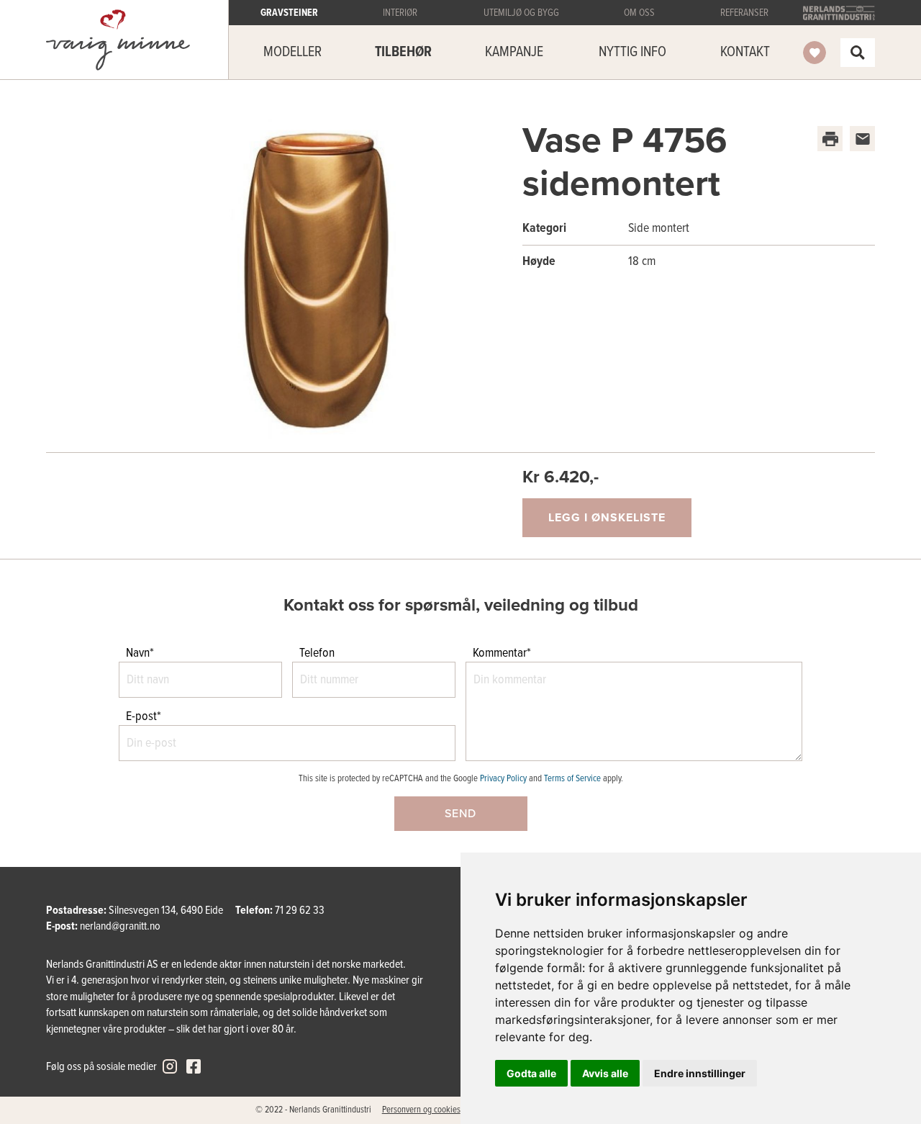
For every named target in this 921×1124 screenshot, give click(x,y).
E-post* (143, 717)
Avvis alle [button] (605, 1073)
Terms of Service (572, 779)
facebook (193, 1066)
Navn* (140, 653)
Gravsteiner (118, 40)
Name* (23, 567)
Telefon (317, 653)
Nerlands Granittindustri (839, 13)
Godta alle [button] (531, 1073)
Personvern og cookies (421, 1110)
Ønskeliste (814, 52)
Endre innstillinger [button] (699, 1073)
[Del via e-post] (862, 138)
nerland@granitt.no (120, 926)
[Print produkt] (830, 138)
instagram (170, 1066)
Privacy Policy (503, 779)
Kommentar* (502, 653)
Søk (857, 52)
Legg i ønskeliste (607, 518)
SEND (460, 813)
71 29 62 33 (300, 910)
